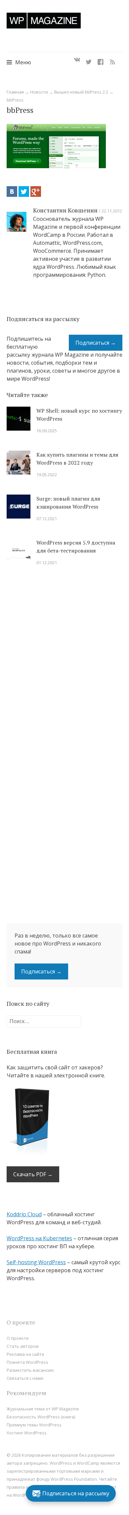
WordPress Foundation (74, 1479)
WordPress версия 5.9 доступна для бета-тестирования (75, 546)
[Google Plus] (35, 191)
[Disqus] (64, 665)
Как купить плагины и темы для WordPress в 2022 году (77, 458)
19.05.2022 (46, 475)
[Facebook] (101, 60)
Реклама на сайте (25, 1354)
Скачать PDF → (33, 1174)
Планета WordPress (27, 1362)
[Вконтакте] (77, 60)
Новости (39, 92)
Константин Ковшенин (65, 210)
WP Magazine (44, 20)
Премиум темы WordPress (34, 1425)
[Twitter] (89, 60)
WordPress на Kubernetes (39, 1238)
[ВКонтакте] (12, 191)
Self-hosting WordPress (36, 1262)
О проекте (18, 1338)
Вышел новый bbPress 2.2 (81, 92)
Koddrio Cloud (24, 1214)
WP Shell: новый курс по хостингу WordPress (79, 414)
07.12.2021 (46, 519)
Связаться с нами (25, 1378)
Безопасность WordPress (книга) (41, 1417)
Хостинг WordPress (27, 1433)
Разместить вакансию (30, 1370)
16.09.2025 (46, 431)
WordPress (24, 1495)
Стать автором (23, 1346)
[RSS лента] (112, 60)
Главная (15, 92)
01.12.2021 (46, 563)
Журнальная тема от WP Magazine (43, 1409)
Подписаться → (95, 342)
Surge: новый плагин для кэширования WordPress (68, 502)
